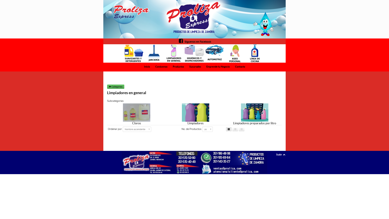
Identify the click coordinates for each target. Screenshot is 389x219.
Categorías (116, 86)
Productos (178, 66)
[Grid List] (235, 129)
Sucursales (195, 66)
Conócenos (161, 66)
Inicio (147, 66)
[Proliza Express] (194, 19)
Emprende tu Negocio (218, 66)
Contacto (240, 66)
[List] (241, 129)
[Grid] (229, 129)
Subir (279, 154)
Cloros (136, 123)
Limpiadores (196, 123)
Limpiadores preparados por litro (254, 123)
